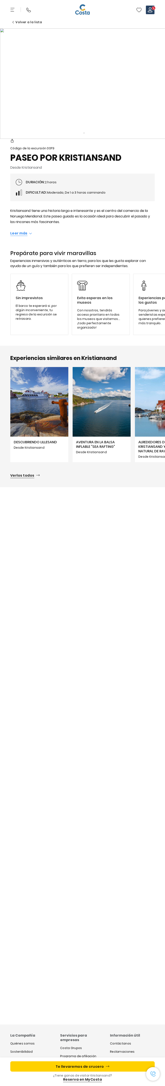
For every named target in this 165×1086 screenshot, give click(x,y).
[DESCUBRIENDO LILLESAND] (39, 414)
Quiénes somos (22, 1043)
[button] (139, 9)
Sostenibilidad (21, 1051)
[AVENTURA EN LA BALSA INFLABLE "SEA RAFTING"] (102, 414)
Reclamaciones (122, 1051)
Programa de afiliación (78, 1056)
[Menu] (12, 9)
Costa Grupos (71, 1048)
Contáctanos (120, 1043)
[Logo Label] (82, 9)
